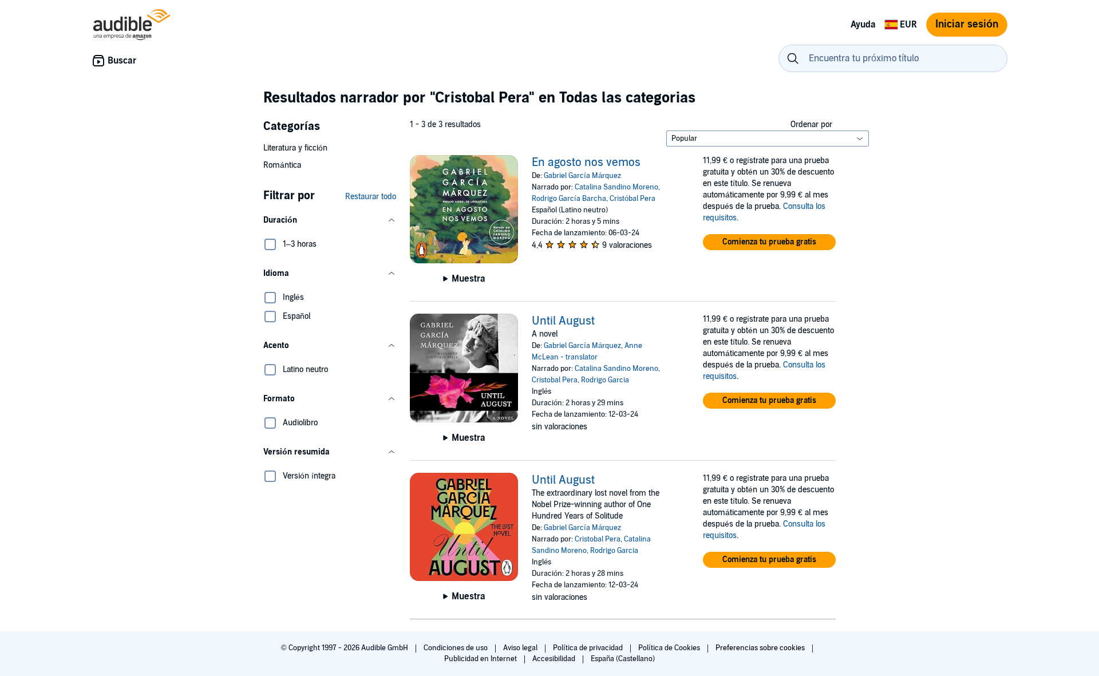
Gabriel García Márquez (582, 175)
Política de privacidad (588, 648)
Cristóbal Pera (632, 198)
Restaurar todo (370, 196)
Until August (563, 321)
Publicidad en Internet (481, 658)
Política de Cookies (670, 648)
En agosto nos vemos (586, 162)
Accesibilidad (554, 658)
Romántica (282, 165)
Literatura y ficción (295, 148)
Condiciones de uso (456, 648)
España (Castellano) (623, 658)
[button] (329, 220)
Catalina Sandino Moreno (616, 187)
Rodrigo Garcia (605, 380)
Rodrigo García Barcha (569, 198)
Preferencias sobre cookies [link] (760, 648)
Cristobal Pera (555, 380)
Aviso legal (521, 648)
